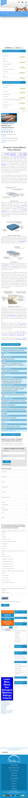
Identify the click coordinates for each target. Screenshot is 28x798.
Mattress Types (18, 664)
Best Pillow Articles (19, 677)
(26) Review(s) (5, 76)
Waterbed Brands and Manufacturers (20, 683)
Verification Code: (5, 592)
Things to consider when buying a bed (19, 673)
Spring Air (17, 634)
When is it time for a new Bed (6, 711)
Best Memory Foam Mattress (6, 702)
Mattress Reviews (14, 765)
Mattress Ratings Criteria (5, 704)
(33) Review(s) (5, 55)
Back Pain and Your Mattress (6, 712)
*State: (2, 507)
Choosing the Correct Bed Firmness (7, 710)
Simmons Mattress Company (20, 630)
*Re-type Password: (5, 497)
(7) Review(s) (5, 66)
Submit (5, 605)
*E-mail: (3, 481)
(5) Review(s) (5, 71)
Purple (4, 58)
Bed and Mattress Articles (19, 653)
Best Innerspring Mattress (20, 655)
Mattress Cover (4, 707)
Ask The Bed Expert (14, 770)
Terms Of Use (14, 773)
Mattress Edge (3, 708)
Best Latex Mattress (4, 701)
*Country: (3, 502)
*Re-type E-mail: (4, 487)
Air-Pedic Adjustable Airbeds (8, 69)
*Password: (3, 492)
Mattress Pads (3, 706)
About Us (14, 783)
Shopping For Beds (19, 662)
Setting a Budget (18, 670)
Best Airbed (3, 700)
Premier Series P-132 (7, 105)
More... (23, 79)
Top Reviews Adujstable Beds (20, 612)
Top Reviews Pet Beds (19, 617)
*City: (2, 512)
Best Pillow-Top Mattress (5, 703)
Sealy (4, 74)
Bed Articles (14, 781)
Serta (16, 628)
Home (2, 13)
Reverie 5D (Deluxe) (6, 94)
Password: (5, 456)
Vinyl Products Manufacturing (18, 641)
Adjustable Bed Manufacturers (18, 646)
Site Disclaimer (14, 775)
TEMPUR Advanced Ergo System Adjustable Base (12, 99)
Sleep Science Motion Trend (8, 85)
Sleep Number (17, 632)
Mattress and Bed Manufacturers (19, 624)
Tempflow (5, 53)
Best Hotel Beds (4, 705)
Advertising (14, 788)
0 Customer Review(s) (6, 129)
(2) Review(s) (5, 61)
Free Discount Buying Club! (7, 615)
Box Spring (3, 709)
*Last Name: (4, 476)
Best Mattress (3, 713)
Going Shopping (18, 668)
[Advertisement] (14, 31)
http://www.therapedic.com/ (9, 430)
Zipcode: (3, 517)
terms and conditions (15, 601)
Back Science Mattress (7, 64)
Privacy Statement (14, 778)
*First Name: (4, 471)
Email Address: (6, 451)
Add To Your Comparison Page (11, 344)
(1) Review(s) (5, 87)
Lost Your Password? (6, 464)
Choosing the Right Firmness (20, 666)
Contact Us (14, 786)
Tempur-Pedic (17, 638)
